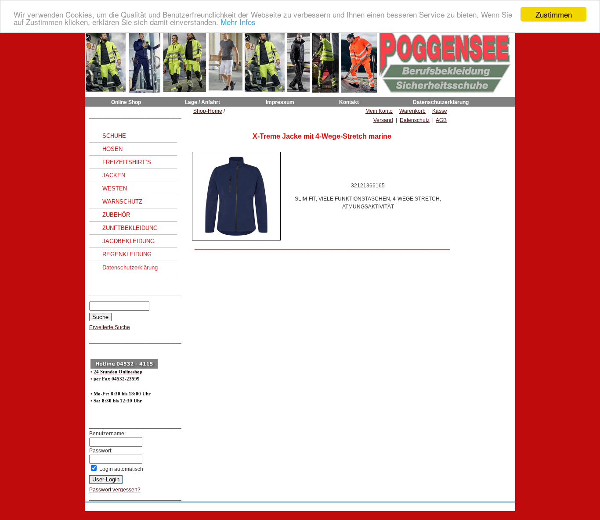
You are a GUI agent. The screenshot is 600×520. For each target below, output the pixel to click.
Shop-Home (207, 111)
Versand (383, 120)
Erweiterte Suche (109, 327)
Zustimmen (553, 14)
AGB (441, 120)
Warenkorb (412, 111)
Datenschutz (415, 120)
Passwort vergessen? (115, 490)
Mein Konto (379, 111)
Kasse (439, 111)
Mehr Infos (238, 22)
